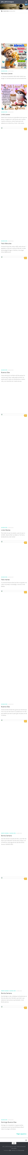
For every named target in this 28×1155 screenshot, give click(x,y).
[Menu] (26, 2)
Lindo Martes (5, 530)
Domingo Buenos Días (8, 1122)
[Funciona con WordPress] (9, 1150)
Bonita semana (5, 833)
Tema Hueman (21, 1150)
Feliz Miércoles (6, 244)
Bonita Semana (6, 836)
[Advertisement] (14, 29)
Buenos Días (5, 372)
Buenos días (4, 71)
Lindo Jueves (5, 114)
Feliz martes (5, 580)
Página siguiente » (22, 1134)
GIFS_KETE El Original (7, 2)
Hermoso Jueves (6, 74)
